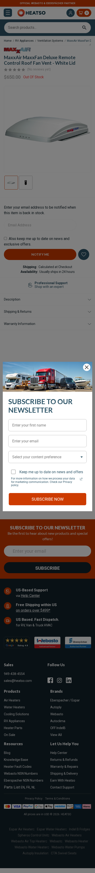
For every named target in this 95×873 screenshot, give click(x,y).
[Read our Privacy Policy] (81, 479)
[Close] (86, 367)
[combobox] (47, 457)
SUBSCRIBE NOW (48, 499)
